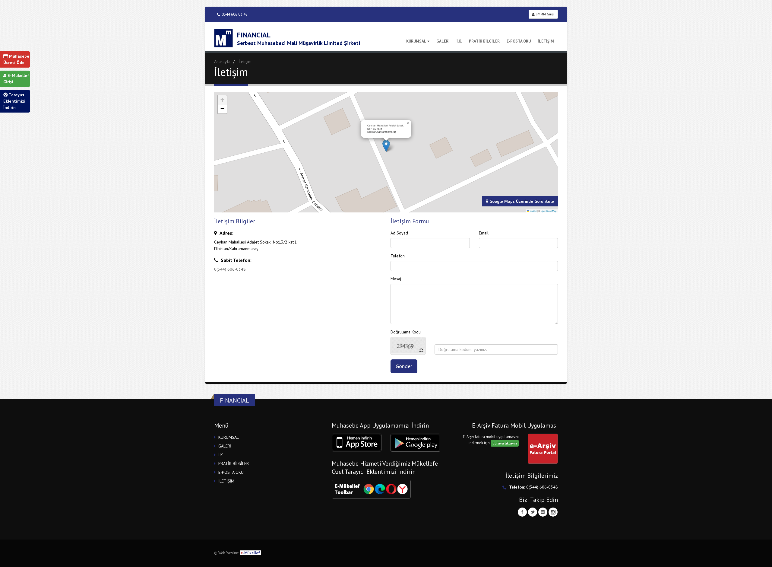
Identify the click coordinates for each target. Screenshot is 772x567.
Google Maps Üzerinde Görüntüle (521, 201)
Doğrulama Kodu (406, 332)
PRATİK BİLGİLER (484, 41)
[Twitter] (532, 512)
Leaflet (532, 210)
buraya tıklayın (504, 443)
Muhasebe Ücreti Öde (16, 59)
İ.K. (459, 41)
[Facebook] (522, 512)
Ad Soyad (399, 233)
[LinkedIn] (542, 512)
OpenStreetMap (548, 210)
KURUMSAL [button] (228, 437)
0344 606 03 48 (235, 14)
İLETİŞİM (546, 41)
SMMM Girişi (545, 14)
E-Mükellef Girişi (16, 78)
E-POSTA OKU (519, 41)
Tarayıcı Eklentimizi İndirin (14, 101)
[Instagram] (553, 512)
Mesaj (396, 279)
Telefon (398, 256)
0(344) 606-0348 (230, 269)
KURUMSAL (416, 41)
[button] (386, 146)
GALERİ (443, 41)
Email (484, 233)
